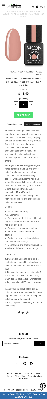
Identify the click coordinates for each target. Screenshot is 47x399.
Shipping (8, 376)
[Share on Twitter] (22, 313)
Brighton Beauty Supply (31, 390)
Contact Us (28, 373)
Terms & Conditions (35, 376)
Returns (37, 373)
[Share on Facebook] (19, 313)
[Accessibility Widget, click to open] (43, 386)
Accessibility (23, 378)
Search (9, 373)
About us (18, 373)
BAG (42, 7)
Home (9, 11)
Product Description (14, 124)
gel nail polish (20, 11)
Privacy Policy (20, 376)
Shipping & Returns (32, 124)
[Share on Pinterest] (27, 313)
